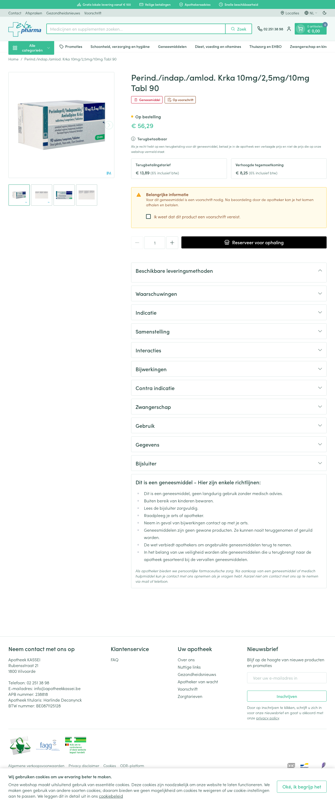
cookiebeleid (111, 796)
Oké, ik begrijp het (301, 786)
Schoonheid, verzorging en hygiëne (120, 46)
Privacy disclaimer (84, 765)
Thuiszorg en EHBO (265, 46)
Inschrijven (287, 696)
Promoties (73, 46)
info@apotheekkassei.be (57, 688)
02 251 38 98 (38, 682)
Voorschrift (92, 12)
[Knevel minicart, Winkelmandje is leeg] (300, 29)
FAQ (115, 659)
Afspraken (33, 12)
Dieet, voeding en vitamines (218, 46)
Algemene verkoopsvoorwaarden (36, 765)
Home (13, 59)
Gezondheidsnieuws (63, 12)
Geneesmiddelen (172, 46)
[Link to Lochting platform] (323, 765)
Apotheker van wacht (198, 681)
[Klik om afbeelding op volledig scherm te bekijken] (61, 125)
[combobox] (136, 29)
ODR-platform (132, 765)
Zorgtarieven (190, 696)
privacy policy (267, 717)
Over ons (186, 659)
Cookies (109, 765)
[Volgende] (109, 125)
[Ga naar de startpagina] (24, 29)
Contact (14, 12)
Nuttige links (189, 667)
